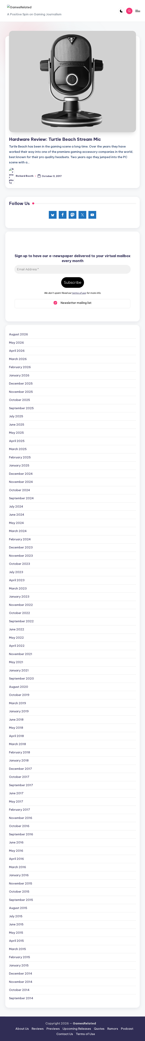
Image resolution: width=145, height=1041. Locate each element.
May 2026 (16, 343)
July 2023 (16, 572)
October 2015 (19, 891)
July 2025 (16, 416)
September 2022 (21, 621)
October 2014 (19, 990)
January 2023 (19, 596)
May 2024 (16, 523)
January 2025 (19, 465)
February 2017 (19, 810)
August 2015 (18, 908)
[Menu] (137, 11)
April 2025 (17, 441)
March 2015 (17, 949)
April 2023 (17, 580)
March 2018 (17, 744)
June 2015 (16, 924)
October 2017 (19, 777)
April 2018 (16, 736)
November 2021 (20, 654)
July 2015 (15, 916)
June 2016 (16, 842)
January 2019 (19, 711)
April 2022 (17, 646)
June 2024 (16, 515)
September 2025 (21, 408)
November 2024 (21, 482)
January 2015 (19, 965)
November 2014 (20, 982)
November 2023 (21, 556)
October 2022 (19, 613)
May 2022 (16, 638)
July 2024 (16, 506)
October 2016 (19, 826)
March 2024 (18, 531)
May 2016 (16, 851)
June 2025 (16, 424)
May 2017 (16, 801)
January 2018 (19, 760)
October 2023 (19, 564)
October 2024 (19, 490)
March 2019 (17, 703)
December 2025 (21, 383)
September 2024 (21, 498)
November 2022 (21, 605)
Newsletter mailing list (75, 303)
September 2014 (21, 998)
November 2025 (21, 392)
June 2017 (16, 793)
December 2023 (21, 547)
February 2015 (19, 957)
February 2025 (20, 457)
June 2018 (16, 719)
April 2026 (17, 351)
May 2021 (16, 662)
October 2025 (19, 400)
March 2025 (18, 449)
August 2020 (18, 687)
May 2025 (16, 433)
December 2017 (20, 769)
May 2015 (16, 933)
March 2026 (18, 359)
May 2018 (16, 728)
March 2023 (18, 588)
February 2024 (20, 539)
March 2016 (17, 867)
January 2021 (19, 670)
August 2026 (18, 334)
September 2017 (21, 785)
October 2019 (19, 695)
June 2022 (16, 629)
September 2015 (21, 900)
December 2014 (20, 973)
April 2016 (16, 859)
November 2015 (20, 883)
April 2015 (16, 941)
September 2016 (21, 834)
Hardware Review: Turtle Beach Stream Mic (55, 139)
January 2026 (19, 375)
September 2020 (21, 678)
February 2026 (20, 367)
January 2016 (19, 875)
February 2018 (19, 752)
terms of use (79, 292)
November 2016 (20, 818)
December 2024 (21, 474)
